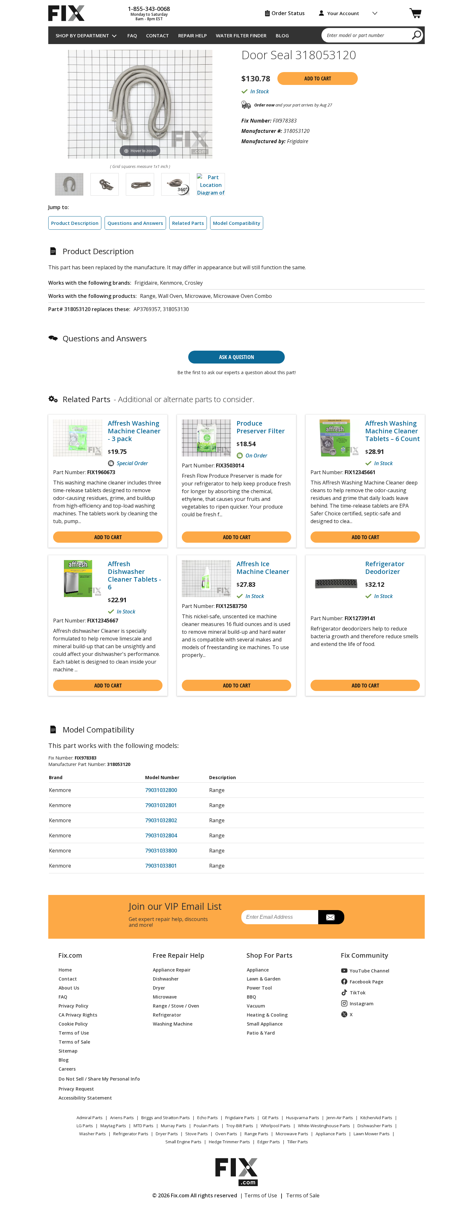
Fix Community (364, 955)
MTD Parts (143, 1126)
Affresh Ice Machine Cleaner (262, 568)
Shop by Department (82, 35)
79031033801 (161, 865)
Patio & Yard (261, 1032)
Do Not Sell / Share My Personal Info (97, 1079)
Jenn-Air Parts (340, 1117)
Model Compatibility (236, 223)
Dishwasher (166, 978)
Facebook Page (366, 982)
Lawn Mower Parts (372, 1134)
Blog (282, 35)
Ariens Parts (122, 1117)
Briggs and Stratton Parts (165, 1117)
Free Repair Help (178, 955)
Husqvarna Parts (302, 1117)
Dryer (159, 987)
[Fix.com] (69, 13)
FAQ (132, 35)
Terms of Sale (74, 1041)
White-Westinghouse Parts (324, 1126)
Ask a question (236, 357)
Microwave (165, 996)
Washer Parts (92, 1134)
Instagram (362, 1003)
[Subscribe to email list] (331, 917)
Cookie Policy (73, 1023)
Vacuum (256, 1005)
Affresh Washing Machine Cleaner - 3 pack (134, 431)
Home (65, 969)
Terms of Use (74, 1032)
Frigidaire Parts (240, 1117)
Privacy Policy (73, 1005)
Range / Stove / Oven (176, 1005)
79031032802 (161, 820)
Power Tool (259, 987)
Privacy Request (76, 1088)
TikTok (358, 993)
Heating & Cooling (267, 1014)
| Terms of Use (258, 1195)
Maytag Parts (113, 1126)
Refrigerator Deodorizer (384, 568)
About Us (69, 987)
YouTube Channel (369, 971)
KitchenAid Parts (376, 1117)
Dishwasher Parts (374, 1126)
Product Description (74, 223)
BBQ (251, 996)
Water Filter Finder (241, 35)
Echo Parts (207, 1117)
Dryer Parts (167, 1134)
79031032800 (161, 790)
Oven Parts (226, 1134)
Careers (67, 1068)
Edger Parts (268, 1142)
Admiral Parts (90, 1117)
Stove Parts (196, 1134)
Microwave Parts (292, 1134)
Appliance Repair (171, 969)
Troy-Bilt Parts (239, 1126)
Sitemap (68, 1050)
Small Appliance (265, 1023)
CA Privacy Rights (78, 1014)
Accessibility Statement (85, 1097)
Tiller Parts (297, 1142)
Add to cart (317, 78)
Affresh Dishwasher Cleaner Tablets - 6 (134, 575)
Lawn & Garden (264, 978)
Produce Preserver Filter (260, 427)
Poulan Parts (206, 1126)
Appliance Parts (331, 1134)
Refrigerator (167, 1014)
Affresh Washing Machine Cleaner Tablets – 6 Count (392, 431)
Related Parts (188, 223)
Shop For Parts (269, 955)
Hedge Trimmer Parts (229, 1142)
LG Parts (85, 1126)
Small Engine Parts (183, 1142)
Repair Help (192, 35)
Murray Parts (173, 1126)
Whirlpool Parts (276, 1126)
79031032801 (161, 805)
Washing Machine (172, 1023)
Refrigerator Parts (130, 1134)
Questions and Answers (135, 223)
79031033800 (161, 850)
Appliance (258, 969)
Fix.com (70, 955)
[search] (417, 35)
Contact (157, 35)
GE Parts (270, 1117)
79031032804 (161, 835)
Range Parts (256, 1134)
